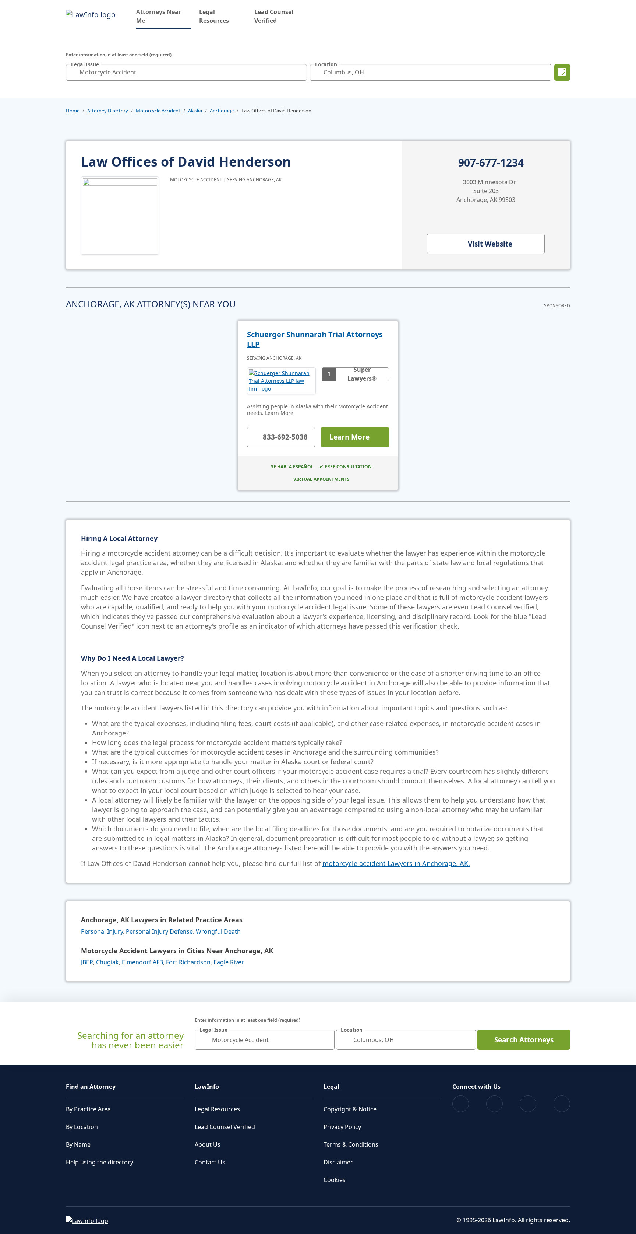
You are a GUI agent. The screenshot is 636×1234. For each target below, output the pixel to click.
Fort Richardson (188, 962)
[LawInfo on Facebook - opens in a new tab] (460, 1103)
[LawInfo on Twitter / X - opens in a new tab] (494, 1103)
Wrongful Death (218, 931)
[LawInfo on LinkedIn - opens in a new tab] (562, 1103)
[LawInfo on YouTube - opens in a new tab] (528, 1103)
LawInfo (207, 1087)
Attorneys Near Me (163, 16)
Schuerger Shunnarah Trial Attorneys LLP (315, 339)
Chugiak (107, 962)
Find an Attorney (91, 1087)
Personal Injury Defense (159, 931)
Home (73, 110)
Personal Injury (102, 931)
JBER (87, 962)
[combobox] (186, 72)
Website (490, 244)
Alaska (195, 110)
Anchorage (222, 110)
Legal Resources (214, 16)
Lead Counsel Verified (273, 16)
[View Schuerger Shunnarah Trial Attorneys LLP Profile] (281, 380)
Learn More (349, 437)
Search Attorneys (524, 1040)
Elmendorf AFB (142, 962)
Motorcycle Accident (158, 110)
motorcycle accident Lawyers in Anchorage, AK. (396, 863)
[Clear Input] (299, 72)
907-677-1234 (491, 163)
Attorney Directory (107, 110)
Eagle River (228, 962)
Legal (331, 1087)
